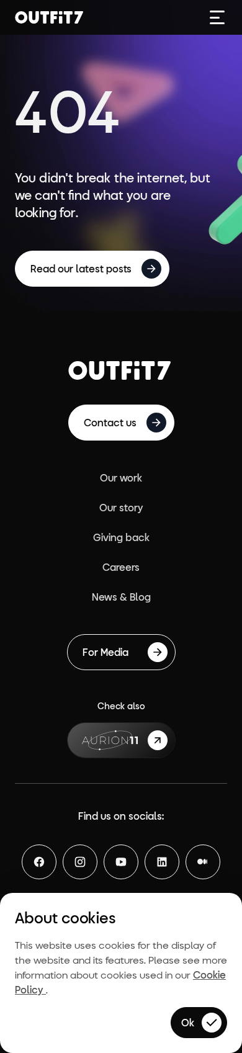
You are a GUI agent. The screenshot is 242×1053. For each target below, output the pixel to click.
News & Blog (121, 597)
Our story (121, 507)
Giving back (121, 537)
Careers (121, 567)
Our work (121, 477)
